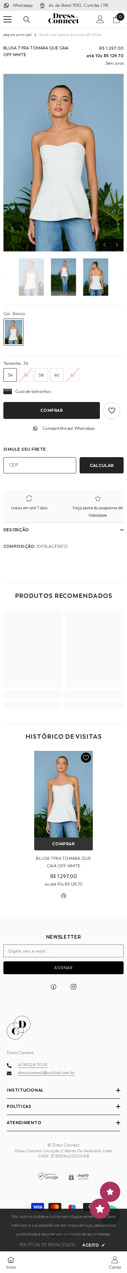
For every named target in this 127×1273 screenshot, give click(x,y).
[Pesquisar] (27, 20)
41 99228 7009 (32, 1065)
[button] (104, 245)
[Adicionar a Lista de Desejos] (111, 410)
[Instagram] (73, 986)
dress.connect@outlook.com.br (46, 1072)
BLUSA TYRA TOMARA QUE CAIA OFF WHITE (63, 862)
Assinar (63, 967)
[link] (32, 694)
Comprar (51, 410)
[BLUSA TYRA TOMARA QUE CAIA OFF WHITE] (63, 794)
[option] (63, 162)
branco (63, 895)
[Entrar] (100, 19)
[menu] (7, 19)
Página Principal (17, 35)
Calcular (102, 465)
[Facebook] (53, 986)
